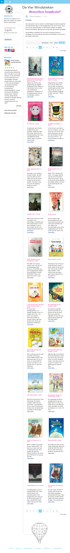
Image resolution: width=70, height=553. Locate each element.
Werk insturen (28, 548)
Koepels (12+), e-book (33, 214)
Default (56, 42)
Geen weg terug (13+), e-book (34, 169)
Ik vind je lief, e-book (33, 123)
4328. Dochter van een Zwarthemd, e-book (33, 260)
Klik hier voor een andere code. (10, 32)
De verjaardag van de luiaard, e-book (54, 305)
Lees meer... (30, 96)
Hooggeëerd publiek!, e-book (55, 124)
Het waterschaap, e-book (34, 395)
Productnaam (45, 42)
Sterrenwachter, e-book (55, 440)
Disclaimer (47, 548)
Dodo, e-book (52, 214)
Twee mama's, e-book (54, 259)
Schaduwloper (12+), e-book (35, 485)
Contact (11, 548)
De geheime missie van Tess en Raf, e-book (55, 395)
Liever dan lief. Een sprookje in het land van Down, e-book (35, 306)
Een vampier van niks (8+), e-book (56, 486)
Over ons (18, 548)
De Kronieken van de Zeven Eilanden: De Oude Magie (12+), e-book (35, 80)
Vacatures (38, 548)
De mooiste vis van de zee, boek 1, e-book (56, 79)
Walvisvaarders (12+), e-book (55, 169)
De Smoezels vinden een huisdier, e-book (55, 350)
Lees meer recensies (10, 110)
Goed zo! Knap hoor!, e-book (34, 441)
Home (27, 16)
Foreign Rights (57, 548)
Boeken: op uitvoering (35, 16)
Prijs (51, 42)
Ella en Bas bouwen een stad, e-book (34, 350)
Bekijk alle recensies (10, 113)
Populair (61, 42)
